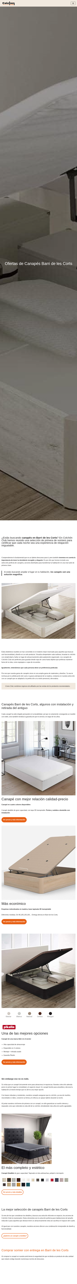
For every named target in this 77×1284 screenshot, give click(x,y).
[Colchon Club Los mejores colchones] (9, 3)
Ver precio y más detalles (12, 1192)
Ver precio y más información (14, 820)
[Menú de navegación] (73, 3)
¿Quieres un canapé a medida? (15, 1236)
